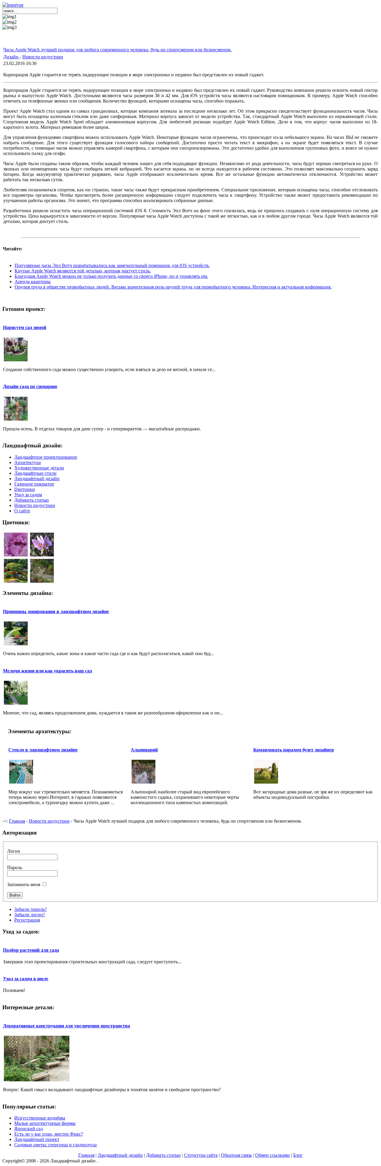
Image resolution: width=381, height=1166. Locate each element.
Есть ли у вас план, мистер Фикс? (48, 1133)
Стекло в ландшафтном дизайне (43, 749)
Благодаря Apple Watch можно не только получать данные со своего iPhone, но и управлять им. (111, 276)
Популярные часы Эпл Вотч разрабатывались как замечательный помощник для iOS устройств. (112, 265)
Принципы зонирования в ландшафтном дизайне (56, 611)
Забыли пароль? (30, 909)
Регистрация (27, 919)
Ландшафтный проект (36, 1139)
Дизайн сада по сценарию (30, 386)
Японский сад (28, 1128)
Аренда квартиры (33, 281)
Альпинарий (144, 749)
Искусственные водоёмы (39, 1117)
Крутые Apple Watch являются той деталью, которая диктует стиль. (83, 270)
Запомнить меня (23, 884)
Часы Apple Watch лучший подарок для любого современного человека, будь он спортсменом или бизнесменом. (117, 49)
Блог (298, 1155)
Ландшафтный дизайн (120, 1155)
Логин (13, 851)
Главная (17, 821)
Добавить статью (163, 1155)
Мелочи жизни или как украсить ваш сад (47, 670)
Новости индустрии (42, 56)
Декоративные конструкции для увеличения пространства (66, 1025)
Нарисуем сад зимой (24, 327)
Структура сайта (201, 1155)
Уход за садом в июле (25, 978)
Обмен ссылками (272, 1155)
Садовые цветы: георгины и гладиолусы (55, 1144)
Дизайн (11, 56)
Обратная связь (236, 1155)
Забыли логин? (29, 914)
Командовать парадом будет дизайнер (293, 749)
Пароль (14, 867)
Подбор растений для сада (31, 950)
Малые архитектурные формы (45, 1123)
